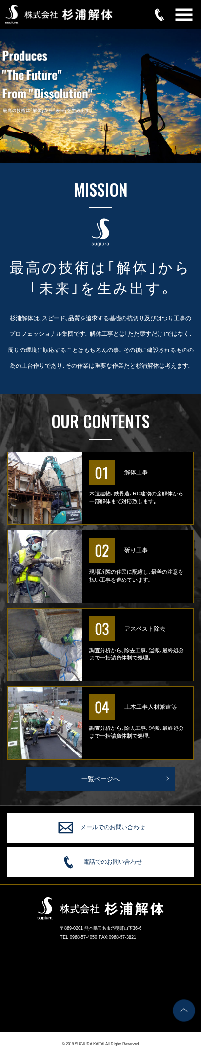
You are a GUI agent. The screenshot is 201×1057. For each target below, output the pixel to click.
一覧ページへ (100, 779)
